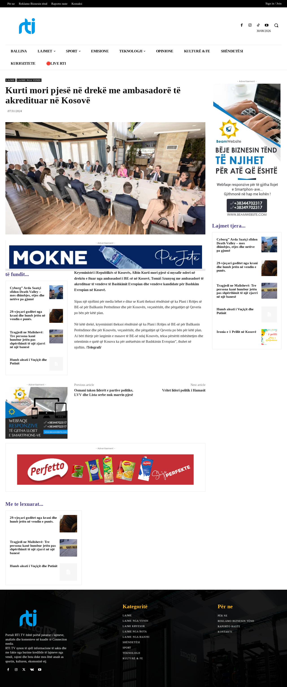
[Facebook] (242, 25)
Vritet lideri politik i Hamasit (183, 390)
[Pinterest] (190, 110)
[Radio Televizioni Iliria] (39, 26)
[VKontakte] (32, 669)
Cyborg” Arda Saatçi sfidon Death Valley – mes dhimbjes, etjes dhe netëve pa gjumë (27, 293)
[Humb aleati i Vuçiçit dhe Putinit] (56, 364)
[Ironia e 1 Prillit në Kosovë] (269, 337)
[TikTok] (258, 25)
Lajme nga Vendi (29, 80)
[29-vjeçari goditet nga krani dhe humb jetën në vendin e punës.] (56, 316)
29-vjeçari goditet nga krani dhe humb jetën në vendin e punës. (27, 315)
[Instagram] (250, 25)
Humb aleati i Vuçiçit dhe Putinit (28, 361)
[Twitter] (180, 110)
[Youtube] (267, 25)
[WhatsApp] (200, 110)
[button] (276, 25)
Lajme (10, 80)
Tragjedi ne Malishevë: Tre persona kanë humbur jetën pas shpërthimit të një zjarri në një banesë (27, 339)
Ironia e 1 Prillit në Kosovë (236, 332)
